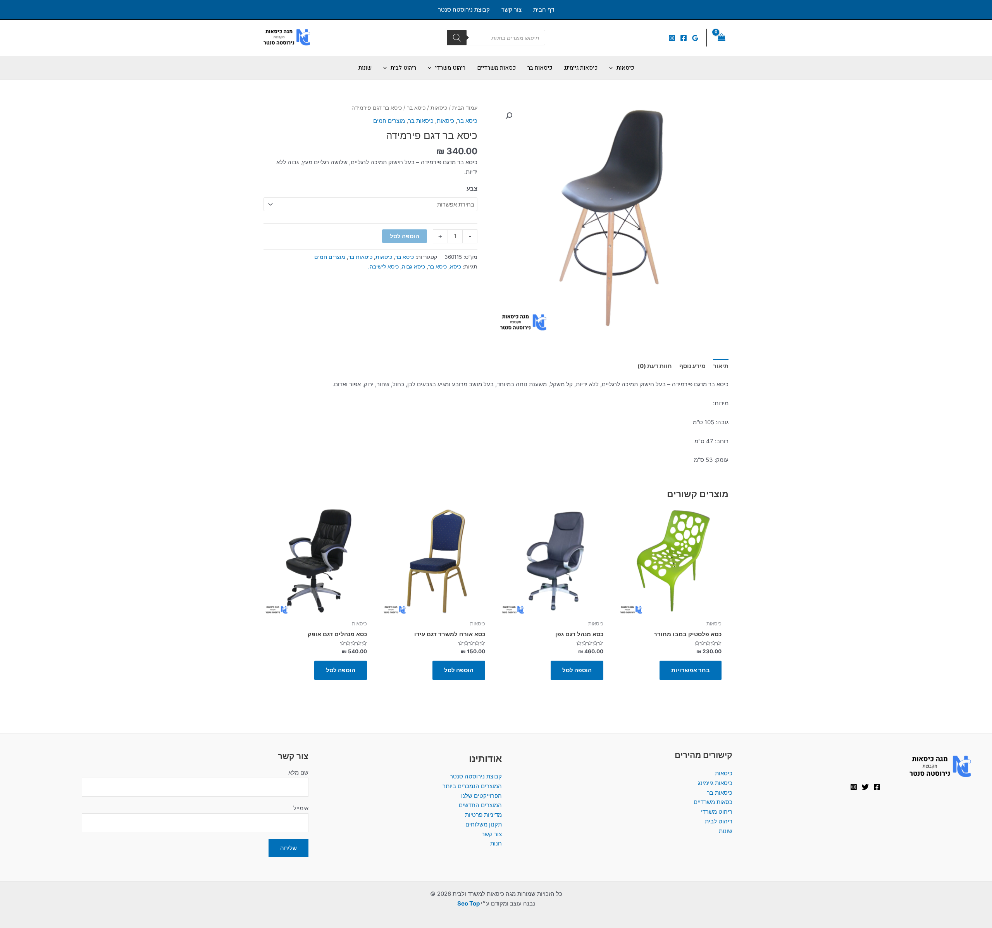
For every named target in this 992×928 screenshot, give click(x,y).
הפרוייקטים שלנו (481, 795)
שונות (725, 831)
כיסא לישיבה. (383, 266)
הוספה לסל (404, 236)
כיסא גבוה (413, 266)
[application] (613, 67)
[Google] (695, 37)
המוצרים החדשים (480, 805)
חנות (496, 843)
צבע (472, 188)
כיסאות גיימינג (715, 783)
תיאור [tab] (720, 366)
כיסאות (439, 108)
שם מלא (298, 772)
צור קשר (492, 834)
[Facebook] (683, 37)
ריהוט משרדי (716, 811)
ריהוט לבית (718, 821)
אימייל (300, 808)
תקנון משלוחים (483, 824)
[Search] (457, 37)
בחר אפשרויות (690, 670)
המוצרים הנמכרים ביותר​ (472, 786)
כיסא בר (416, 108)
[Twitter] (865, 786)
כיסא (455, 266)
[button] (509, 116)
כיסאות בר (421, 120)
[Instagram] (671, 37)
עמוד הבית (464, 108)
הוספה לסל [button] (577, 670)
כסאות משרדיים (713, 802)
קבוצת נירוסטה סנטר (476, 776)
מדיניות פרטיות (483, 814)
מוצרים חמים (389, 120)
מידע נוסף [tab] (692, 366)
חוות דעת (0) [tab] (654, 366)
